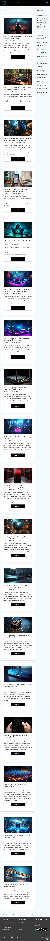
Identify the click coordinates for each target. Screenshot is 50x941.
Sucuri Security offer (41, 18)
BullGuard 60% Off (41, 10)
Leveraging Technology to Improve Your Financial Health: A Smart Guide (42, 76)
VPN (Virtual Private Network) (18, 142)
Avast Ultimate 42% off (41, 15)
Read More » (17, 57)
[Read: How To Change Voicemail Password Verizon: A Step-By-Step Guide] (17, 474)
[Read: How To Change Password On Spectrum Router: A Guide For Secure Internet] (17, 278)
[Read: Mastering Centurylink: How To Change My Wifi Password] (17, 425)
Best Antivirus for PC (6, 929)
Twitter (19, 927)
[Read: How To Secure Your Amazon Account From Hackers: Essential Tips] (17, 25)
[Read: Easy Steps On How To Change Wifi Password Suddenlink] (17, 525)
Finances (15, 40)
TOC (39, 937)
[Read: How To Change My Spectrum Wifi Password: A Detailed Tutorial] (17, 376)
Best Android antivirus (6, 927)
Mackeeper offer (40, 13)
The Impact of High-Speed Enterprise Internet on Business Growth (42, 92)
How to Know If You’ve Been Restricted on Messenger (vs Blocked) (42, 70)
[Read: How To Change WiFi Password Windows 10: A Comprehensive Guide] (17, 327)
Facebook (20, 925)
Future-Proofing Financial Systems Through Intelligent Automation (42, 81)
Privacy (42, 937)
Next (33, 914)
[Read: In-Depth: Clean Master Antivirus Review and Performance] (17, 873)
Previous (4, 914)
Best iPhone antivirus (6, 925)
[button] (47, 938)
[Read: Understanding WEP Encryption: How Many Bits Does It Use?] (17, 824)
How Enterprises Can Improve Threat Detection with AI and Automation (42, 87)
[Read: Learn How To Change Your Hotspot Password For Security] (17, 724)
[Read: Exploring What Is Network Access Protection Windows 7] (17, 773)
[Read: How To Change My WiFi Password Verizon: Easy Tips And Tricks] (17, 673)
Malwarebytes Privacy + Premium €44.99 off (41, 26)
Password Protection (16, 193)
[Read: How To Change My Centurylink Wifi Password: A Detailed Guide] (17, 574)
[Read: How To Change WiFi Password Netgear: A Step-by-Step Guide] (17, 624)
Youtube (20, 929)
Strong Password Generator (7, 922)
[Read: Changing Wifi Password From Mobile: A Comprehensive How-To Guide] (17, 178)
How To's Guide (15, 91)
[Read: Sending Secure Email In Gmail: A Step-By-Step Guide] (17, 229)
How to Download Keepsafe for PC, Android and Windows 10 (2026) (42, 51)
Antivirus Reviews (15, 888)
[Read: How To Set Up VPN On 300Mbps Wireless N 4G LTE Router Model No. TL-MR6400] (17, 76)
